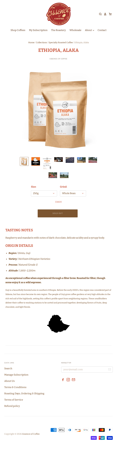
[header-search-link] (99, 14)
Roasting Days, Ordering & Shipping (24, 393)
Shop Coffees (18, 30)
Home (31, 42)
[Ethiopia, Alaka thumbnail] (24, 161)
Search (8, 368)
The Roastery (58, 30)
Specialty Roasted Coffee (61, 42)
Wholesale (75, 30)
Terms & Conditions (15, 387)
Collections (41, 42)
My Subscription (38, 30)
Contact (102, 30)
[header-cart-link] (109, 14)
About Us (9, 381)
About (88, 30)
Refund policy (12, 406)
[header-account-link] (104, 14)
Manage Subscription (16, 374)
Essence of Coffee (58, 59)
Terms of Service (13, 399)
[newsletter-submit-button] (109, 370)
